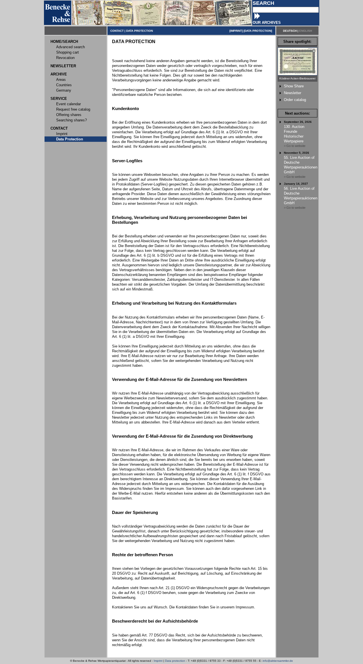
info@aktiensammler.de (278, 660)
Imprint (158, 660)
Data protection (175, 660)
